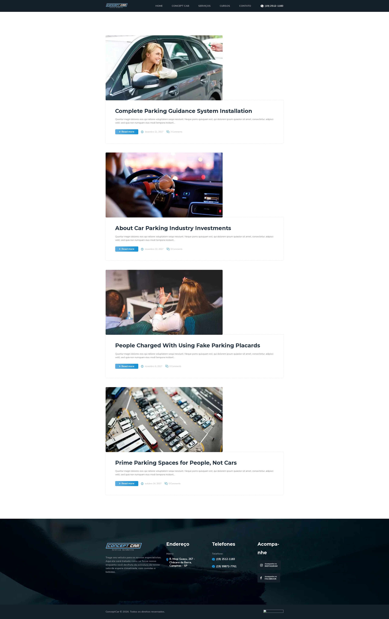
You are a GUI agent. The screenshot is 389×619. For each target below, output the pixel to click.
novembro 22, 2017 (154, 249)
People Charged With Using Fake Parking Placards (187, 345)
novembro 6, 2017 (153, 366)
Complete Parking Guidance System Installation (183, 111)
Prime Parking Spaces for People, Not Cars (176, 462)
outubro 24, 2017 (153, 483)
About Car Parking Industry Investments (173, 228)
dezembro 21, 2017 (154, 131)
